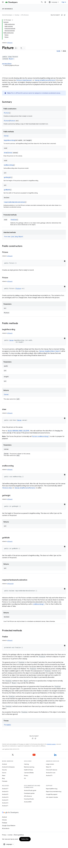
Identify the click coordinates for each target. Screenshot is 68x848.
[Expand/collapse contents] (12, 20)
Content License (51, 744)
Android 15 (5, 794)
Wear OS (48, 767)
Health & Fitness (28, 770)
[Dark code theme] (65, 261)
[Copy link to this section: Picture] (10, 252)
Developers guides (29, 793)
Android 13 (5, 800)
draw (5, 152)
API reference (7, 9)
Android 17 (5, 788)
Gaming (26, 764)
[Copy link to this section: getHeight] (12, 496)
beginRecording (9, 140)
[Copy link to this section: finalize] (9, 637)
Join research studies (52, 797)
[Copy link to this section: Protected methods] (24, 631)
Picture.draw (7, 488)
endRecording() (38, 604)
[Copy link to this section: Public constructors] (24, 246)
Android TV (49, 775)
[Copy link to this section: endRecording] (15, 466)
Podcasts (4, 781)
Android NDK (27, 802)
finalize (14, 219)
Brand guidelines (19, 835)
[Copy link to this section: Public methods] (20, 323)
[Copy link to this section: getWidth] (11, 538)
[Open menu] (3, 2)
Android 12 (5, 803)
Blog (3, 778)
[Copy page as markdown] (21, 48)
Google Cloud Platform (8, 825)
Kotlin (58, 51)
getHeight (7, 177)
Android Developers (7, 15)
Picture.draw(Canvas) (24, 80)
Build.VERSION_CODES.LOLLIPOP (18, 431)
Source (4, 772)
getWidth (7, 190)
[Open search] (42, 2)
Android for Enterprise (8, 767)
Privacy (26, 775)
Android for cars (50, 772)
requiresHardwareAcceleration (14, 202)
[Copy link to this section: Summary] (13, 102)
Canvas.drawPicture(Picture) (45, 80)
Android (4, 764)
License (10, 835)
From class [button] (13, 236)
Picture (6, 113)
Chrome (4, 820)
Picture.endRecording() (40, 436)
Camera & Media (29, 772)
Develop (17, 15)
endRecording (8, 165)
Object (11, 59)
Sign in (64, 2)
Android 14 (5, 797)
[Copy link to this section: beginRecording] (17, 330)
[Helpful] (62, 15)
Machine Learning (29, 767)
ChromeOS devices (51, 770)
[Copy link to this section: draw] (8, 409)
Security (4, 770)
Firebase (4, 823)
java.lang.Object (7, 63)
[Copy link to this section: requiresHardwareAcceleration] (29, 580)
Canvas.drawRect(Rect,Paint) (49, 351)
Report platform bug (51, 788)
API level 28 (10, 583)
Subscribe (25, 839)
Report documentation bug (53, 791)
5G (25, 778)
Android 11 (5, 805)
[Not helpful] (64, 15)
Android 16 (5, 791)
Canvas (6, 136)
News (3, 775)
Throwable (7, 725)
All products (5, 828)
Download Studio (29, 799)
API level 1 (10, 42)
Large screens (50, 764)
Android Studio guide (30, 790)
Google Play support (51, 794)
